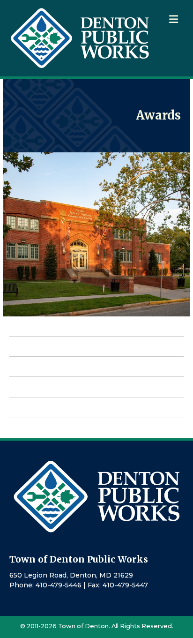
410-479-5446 (59, 585)
